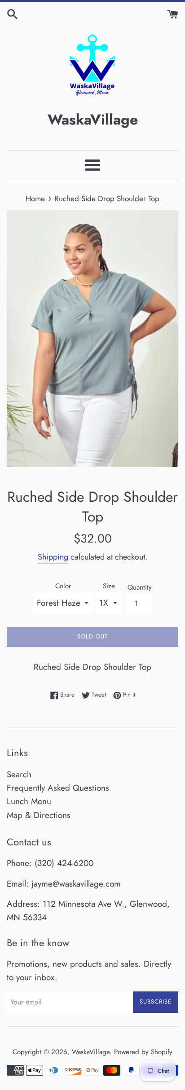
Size (109, 586)
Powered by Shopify (143, 1052)
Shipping (53, 557)
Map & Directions (38, 815)
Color (63, 586)
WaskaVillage (91, 1052)
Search (19, 774)
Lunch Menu (29, 801)
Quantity (140, 587)
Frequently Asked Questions (58, 788)
